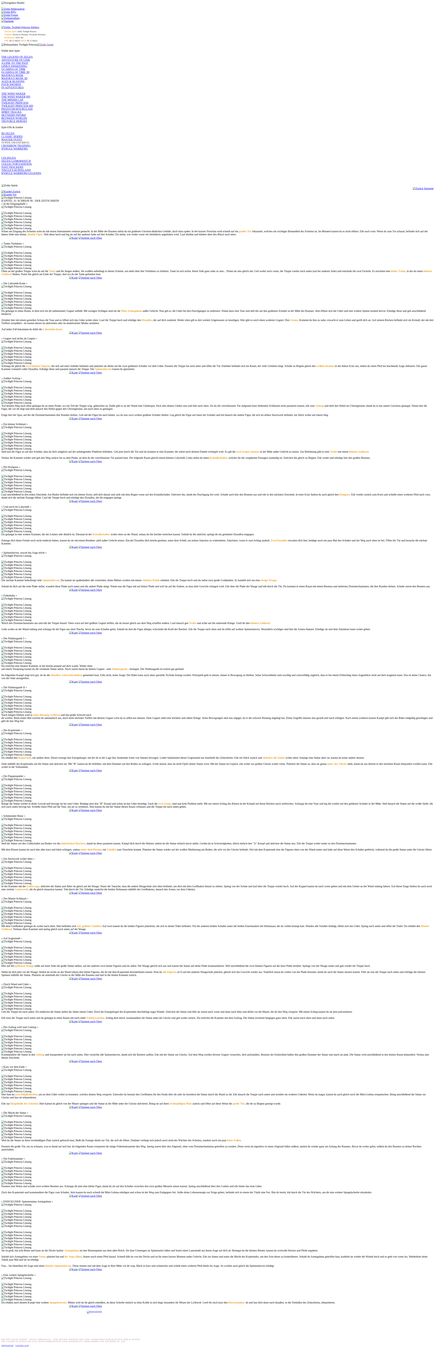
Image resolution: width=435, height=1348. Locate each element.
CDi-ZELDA (8, 157)
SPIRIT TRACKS (11, 112)
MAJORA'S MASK (12, 75)
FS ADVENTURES (12, 87)
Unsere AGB (22, 1345)
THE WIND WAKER (13, 93)
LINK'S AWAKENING (14, 66)
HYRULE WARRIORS (14, 148)
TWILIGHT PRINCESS (14, 102)
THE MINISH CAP (12, 99)
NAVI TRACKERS (12, 167)
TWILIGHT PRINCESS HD (17, 105)
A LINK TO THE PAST (14, 63)
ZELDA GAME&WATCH (16, 160)
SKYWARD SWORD (13, 115)
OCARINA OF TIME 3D (15, 72)
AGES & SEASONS (12, 81)
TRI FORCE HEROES (14, 121)
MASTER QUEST (11, 139)
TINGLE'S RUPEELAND (16, 170)
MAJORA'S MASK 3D (14, 78)
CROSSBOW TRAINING (16, 145)
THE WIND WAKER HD (15, 96)
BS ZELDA (8, 133)
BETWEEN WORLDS (14, 118)
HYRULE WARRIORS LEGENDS (21, 173)
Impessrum (7, 1345)
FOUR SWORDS (11, 84)
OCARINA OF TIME (13, 69)
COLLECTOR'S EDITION (16, 164)
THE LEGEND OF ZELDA (17, 56)
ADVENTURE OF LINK (15, 59)
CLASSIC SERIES (12, 136)
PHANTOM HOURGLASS (17, 108)
